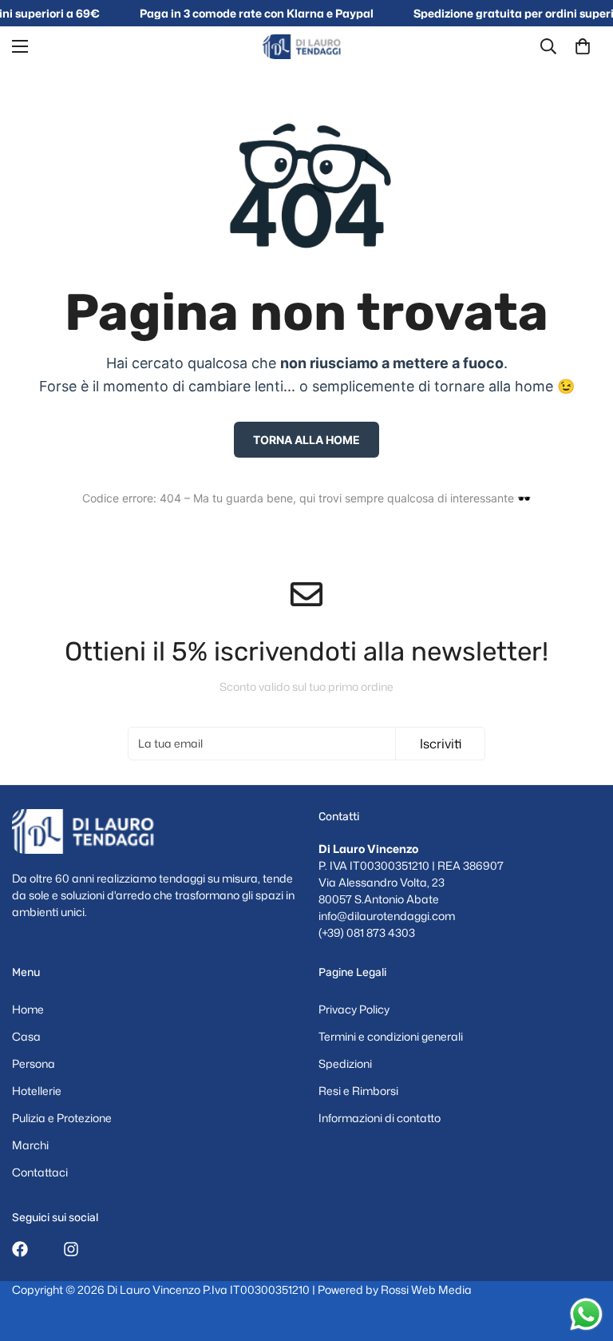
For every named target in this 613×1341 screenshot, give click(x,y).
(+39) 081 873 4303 (366, 932)
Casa (26, 1036)
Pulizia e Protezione (62, 1117)
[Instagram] (71, 1249)
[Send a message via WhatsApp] (586, 1314)
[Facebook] (20, 1249)
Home (28, 1009)
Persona (33, 1063)
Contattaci (40, 1172)
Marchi (30, 1145)
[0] (582, 46)
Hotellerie (36, 1090)
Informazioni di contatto (379, 1117)
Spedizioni (345, 1063)
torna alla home (306, 439)
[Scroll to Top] (582, 1254)
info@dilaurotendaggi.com (386, 915)
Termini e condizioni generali (390, 1036)
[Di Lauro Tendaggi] (306, 46)
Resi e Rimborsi (358, 1090)
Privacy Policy (354, 1009)
